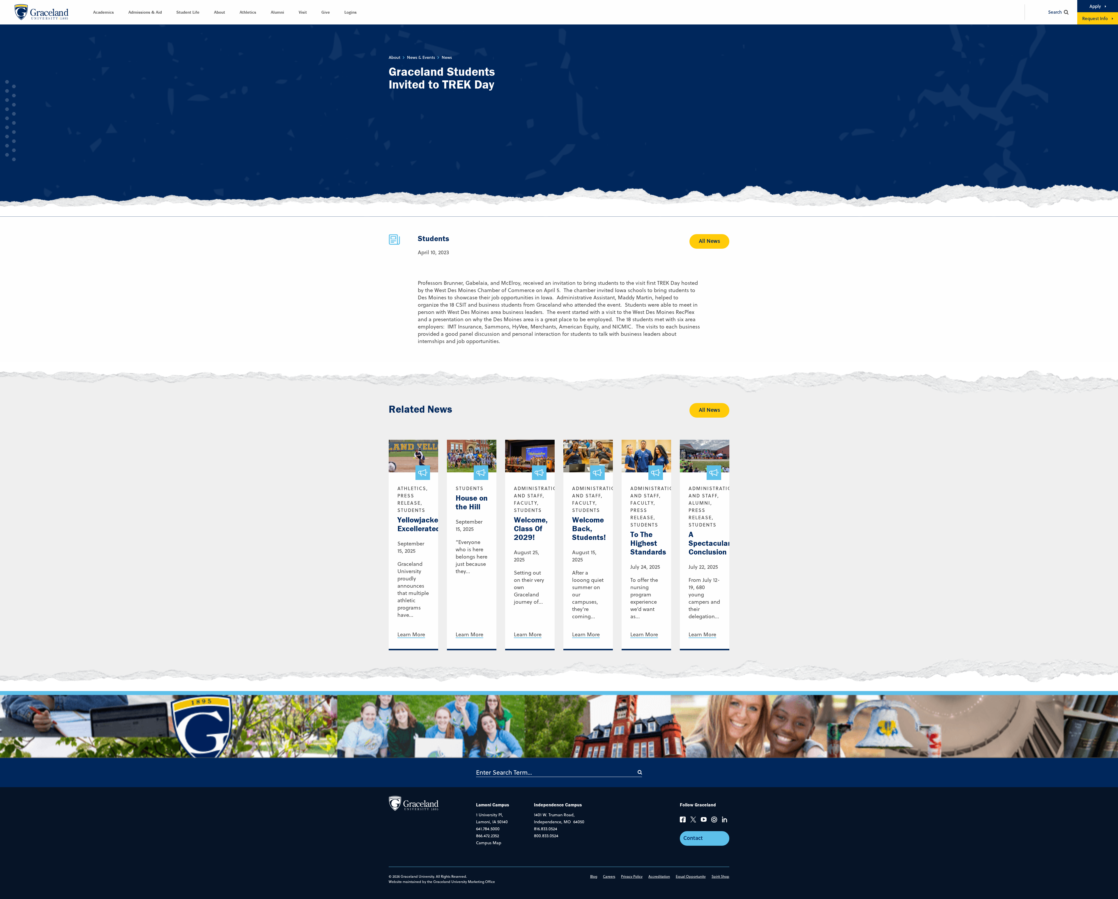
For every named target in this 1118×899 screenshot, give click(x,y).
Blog (593, 876)
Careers (609, 876)
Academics (103, 12)
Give (325, 12)
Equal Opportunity (691, 876)
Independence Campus (558, 805)
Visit (303, 12)
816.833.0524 (545, 829)
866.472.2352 (487, 836)
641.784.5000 (488, 829)
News (447, 57)
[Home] (413, 803)
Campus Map (488, 843)
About (219, 12)
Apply (1095, 6)
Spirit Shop (720, 876)
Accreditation (659, 876)
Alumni (277, 12)
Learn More (411, 634)
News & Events (421, 57)
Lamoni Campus (492, 805)
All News (709, 241)
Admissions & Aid (145, 12)
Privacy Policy (632, 876)
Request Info (1095, 18)
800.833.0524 (546, 836)
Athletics (248, 12)
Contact (693, 838)
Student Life (187, 12)
